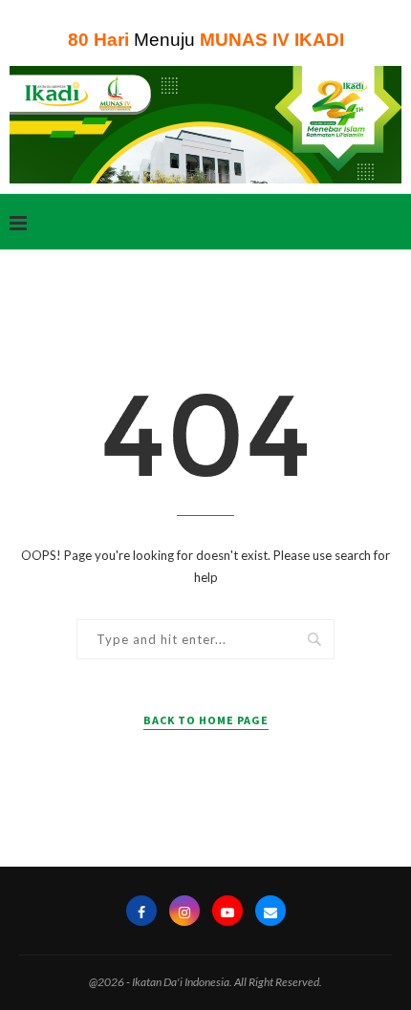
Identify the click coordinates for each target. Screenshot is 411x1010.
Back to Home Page (206, 720)
